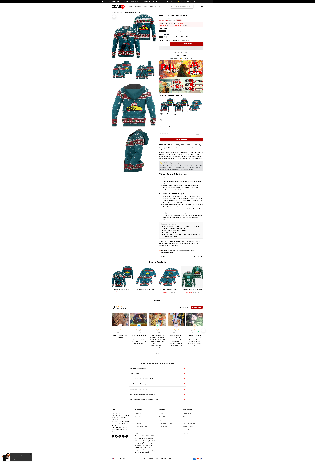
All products (120, 12)
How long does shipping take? (138, 368)
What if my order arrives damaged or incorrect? (143, 394)
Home (113, 12)
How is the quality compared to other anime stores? (144, 399)
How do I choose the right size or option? (141, 378)
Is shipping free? (134, 373)
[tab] (156, 353)
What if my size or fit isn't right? (139, 383)
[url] (119, 430)
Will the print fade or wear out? (138, 389)
